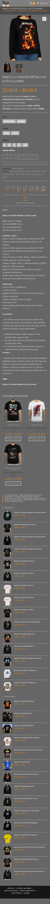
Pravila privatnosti (27, 891)
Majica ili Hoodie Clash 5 (13, 429)
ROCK (5, 221)
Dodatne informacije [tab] (25, 203)
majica (43, 171)
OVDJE (41, 108)
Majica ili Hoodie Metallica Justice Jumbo (32, 10)
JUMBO (13, 224)
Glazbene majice (17, 168)
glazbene (12, 171)
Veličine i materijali (24, 888)
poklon (12, 174)
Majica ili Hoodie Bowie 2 (37, 429)
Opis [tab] (25, 198)
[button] (44, 19)
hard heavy (21, 171)
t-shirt (34, 174)
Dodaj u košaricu (28, 157)
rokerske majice (25, 174)
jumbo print (36, 171)
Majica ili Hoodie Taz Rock (13, 473)
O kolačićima (16, 893)
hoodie (28, 171)
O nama (27, 893)
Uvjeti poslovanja (11, 891)
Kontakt (11, 888)
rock (17, 174)
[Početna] (3, 10)
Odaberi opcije (13, 439)
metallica (6, 174)
